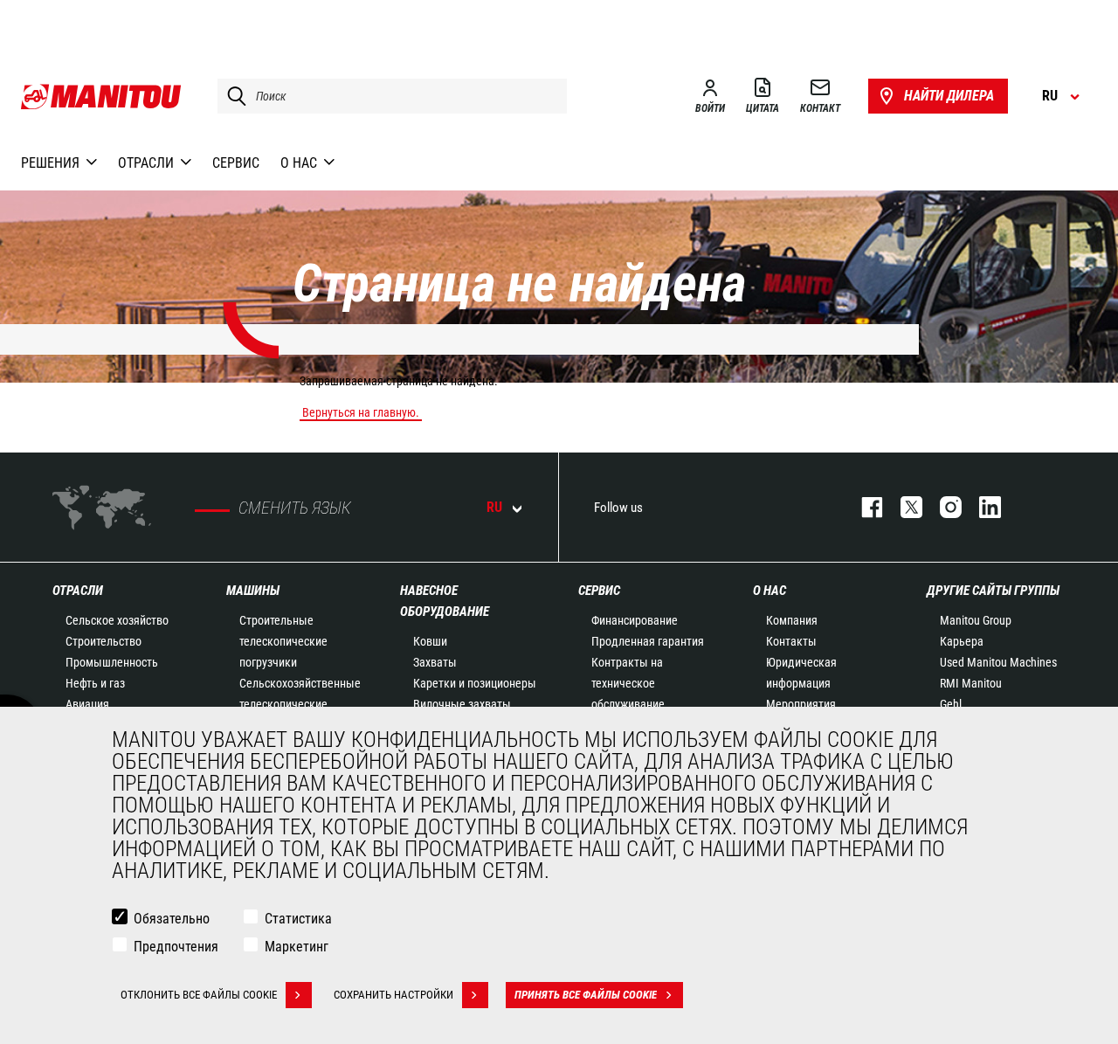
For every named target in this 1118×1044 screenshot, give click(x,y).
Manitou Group (975, 620)
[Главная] (102, 96)
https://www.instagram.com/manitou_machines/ (942, 507)
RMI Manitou (971, 683)
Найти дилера (949, 95)
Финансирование (634, 620)
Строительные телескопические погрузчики (283, 641)
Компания (792, 620)
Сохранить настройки (393, 994)
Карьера (961, 641)
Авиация (87, 704)
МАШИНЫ (253, 590)
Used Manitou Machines (998, 662)
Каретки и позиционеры (474, 683)
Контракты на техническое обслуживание (628, 683)
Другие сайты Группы (993, 590)
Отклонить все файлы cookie (199, 994)
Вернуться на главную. (360, 412)
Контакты (791, 641)
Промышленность (112, 662)
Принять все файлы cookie (585, 994)
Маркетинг (296, 946)
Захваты (435, 662)
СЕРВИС (599, 590)
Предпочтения (176, 946)
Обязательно (172, 918)
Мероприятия (801, 704)
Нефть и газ (95, 683)
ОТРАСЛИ (77, 590)
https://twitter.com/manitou (902, 507)
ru (494, 507)
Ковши (430, 641)
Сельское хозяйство (117, 620)
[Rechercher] (232, 96)
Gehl (951, 704)
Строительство (103, 641)
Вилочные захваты (462, 704)
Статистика (298, 918)
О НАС (769, 590)
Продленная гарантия (647, 641)
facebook (863, 507)
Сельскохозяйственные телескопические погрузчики (300, 704)
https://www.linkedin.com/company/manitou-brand (981, 507)
